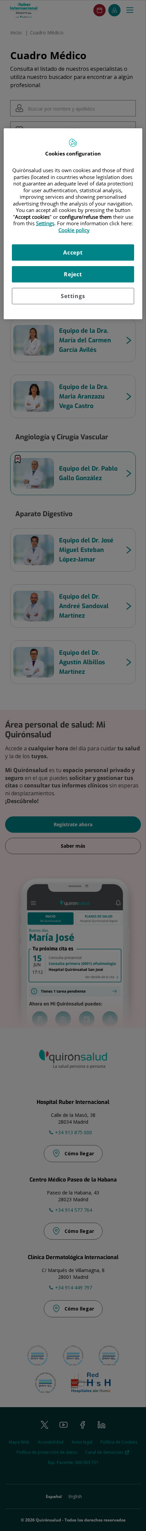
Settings (73, 296)
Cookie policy (74, 230)
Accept (73, 252)
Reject (73, 274)
